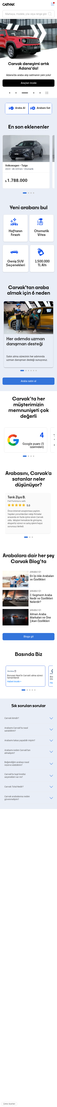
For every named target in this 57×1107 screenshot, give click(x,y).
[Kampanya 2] (16, 93)
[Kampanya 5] (40, 93)
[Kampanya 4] (33, 93)
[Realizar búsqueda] (50, 14)
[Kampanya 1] (9, 93)
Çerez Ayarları (9, 1104)
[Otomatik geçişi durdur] (47, 93)
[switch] (52, 4)
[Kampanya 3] (25, 93)
